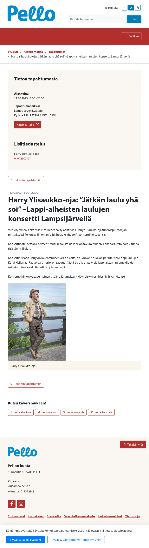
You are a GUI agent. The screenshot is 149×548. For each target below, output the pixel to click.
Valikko (134, 36)
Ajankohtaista (33, 52)
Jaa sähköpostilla (103, 412)
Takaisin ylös (135, 444)
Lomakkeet (36, 516)
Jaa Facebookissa (22, 412)
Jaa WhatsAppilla (75, 412)
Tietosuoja (132, 516)
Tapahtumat (57, 52)
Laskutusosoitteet (110, 516)
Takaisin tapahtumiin (28, 180)
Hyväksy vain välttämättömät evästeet (76, 540)
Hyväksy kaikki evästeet (25, 540)
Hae (134, 19)
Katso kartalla (25, 124)
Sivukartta (54, 516)
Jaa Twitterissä (49, 412)
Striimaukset (16, 516)
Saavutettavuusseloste (79, 516)
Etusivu (13, 52)
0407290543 (22, 158)
